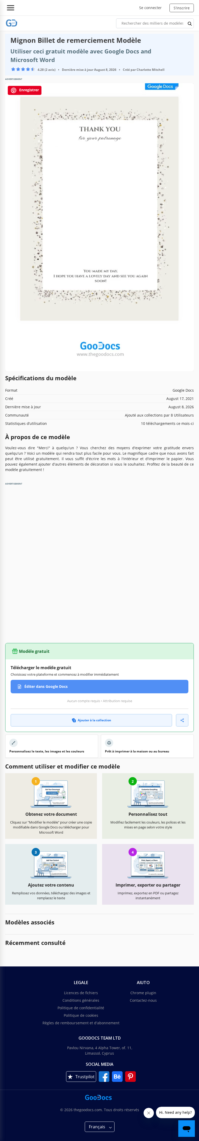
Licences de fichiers (81, 992)
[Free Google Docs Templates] (11, 23)
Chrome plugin (143, 992)
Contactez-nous (143, 1000)
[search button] (190, 23)
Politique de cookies (81, 1015)
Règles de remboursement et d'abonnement (80, 1022)
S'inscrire (182, 7)
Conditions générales (80, 1000)
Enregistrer (28, 89)
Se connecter (150, 7)
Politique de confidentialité (81, 1007)
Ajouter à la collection (94, 720)
